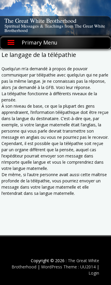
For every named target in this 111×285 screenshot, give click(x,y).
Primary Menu (39, 42)
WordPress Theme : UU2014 (68, 267)
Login (94, 273)
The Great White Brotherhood (40, 21)
